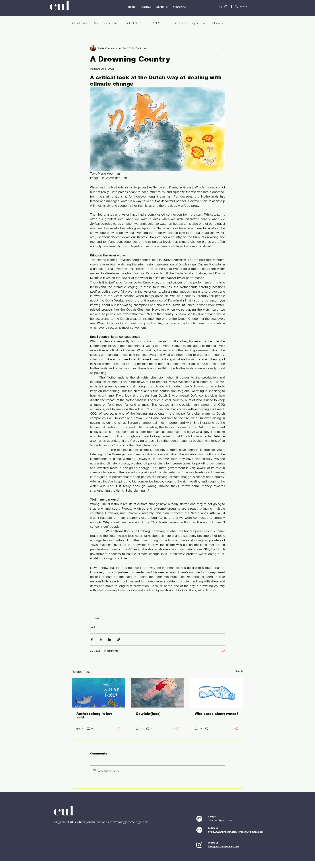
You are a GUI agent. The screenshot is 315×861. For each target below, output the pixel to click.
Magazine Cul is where (70, 822)
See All (239, 671)
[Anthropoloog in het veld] (98, 693)
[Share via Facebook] (92, 639)
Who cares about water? (216, 714)
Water (94, 627)
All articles (79, 23)
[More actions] (223, 48)
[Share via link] (118, 639)
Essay (95, 617)
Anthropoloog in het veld (94, 715)
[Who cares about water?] (216, 693)
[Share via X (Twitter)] (100, 639)
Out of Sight (133, 23)
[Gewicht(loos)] (157, 693)
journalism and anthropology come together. (117, 822)
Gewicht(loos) (148, 714)
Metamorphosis (105, 23)
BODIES (155, 23)
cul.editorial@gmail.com (220, 820)
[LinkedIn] (220, 6)
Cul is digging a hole (190, 23)
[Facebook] (231, 6)
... (167, 23)
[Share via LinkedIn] (109, 639)
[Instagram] (226, 6)
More (216, 23)
